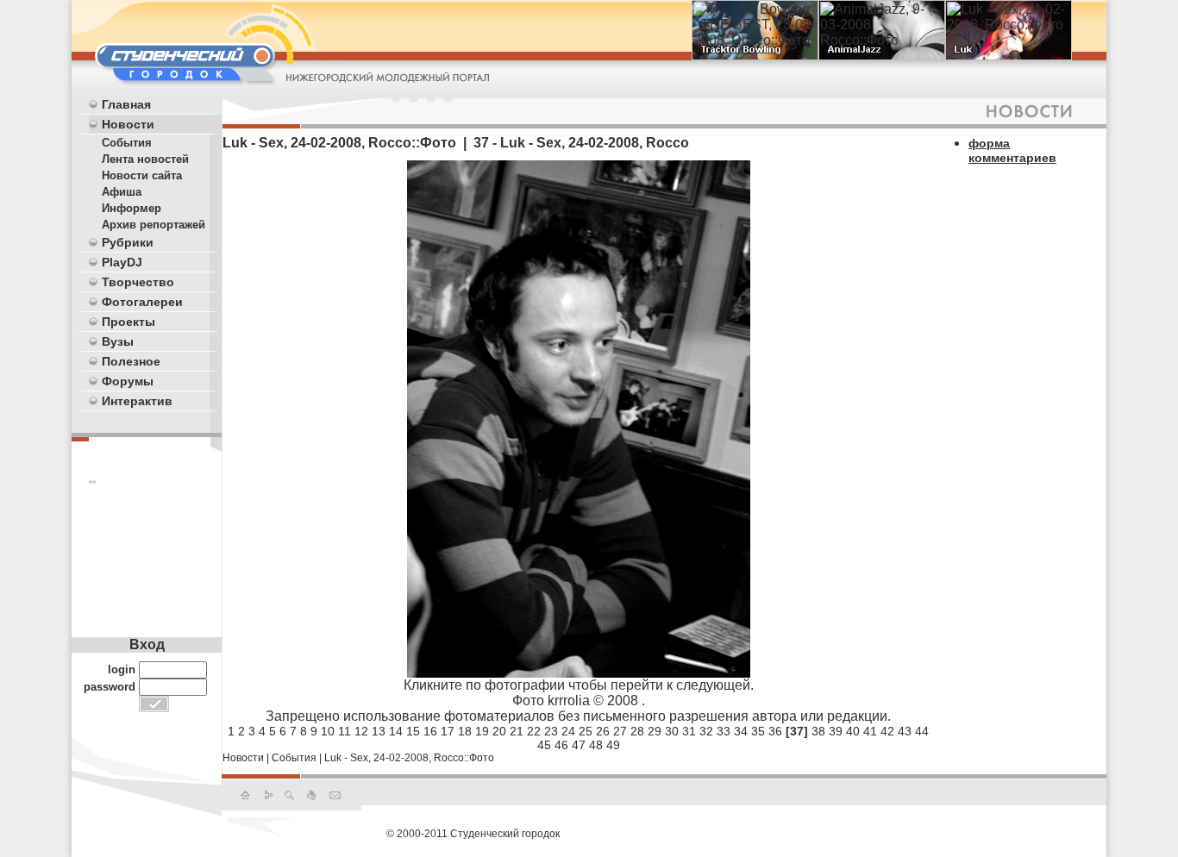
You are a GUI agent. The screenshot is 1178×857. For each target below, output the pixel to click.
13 (378, 731)
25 (585, 731)
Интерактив (137, 401)
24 (568, 731)
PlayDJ (122, 262)
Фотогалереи (142, 302)
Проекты (128, 321)
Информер (131, 208)
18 (465, 731)
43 (905, 731)
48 (596, 745)
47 (579, 745)
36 (775, 731)
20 (499, 731)
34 (741, 731)
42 (887, 731)
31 (689, 731)
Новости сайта (142, 175)
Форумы (128, 381)
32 (706, 731)
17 (447, 731)
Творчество (138, 282)
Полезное (131, 361)
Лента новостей (145, 159)
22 (534, 731)
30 (672, 731)
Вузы (118, 341)
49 (613, 745)
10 (328, 731)
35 (758, 731)
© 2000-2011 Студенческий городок (473, 834)
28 (637, 731)
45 (544, 745)
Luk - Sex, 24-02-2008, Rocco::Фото (409, 758)
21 (516, 731)
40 (853, 731)
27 (620, 731)
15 (413, 731)
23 (551, 731)
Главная (126, 104)
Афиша (121, 191)
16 (430, 731)
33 (723, 731)
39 (836, 731)
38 (818, 731)
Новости (128, 124)
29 (654, 731)
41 (870, 731)
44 (922, 731)
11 (344, 731)
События (127, 142)
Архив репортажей (153, 224)
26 (603, 731)
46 (561, 745)
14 (396, 731)
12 (361, 731)
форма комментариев (1012, 150)
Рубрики (128, 242)
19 (482, 731)
